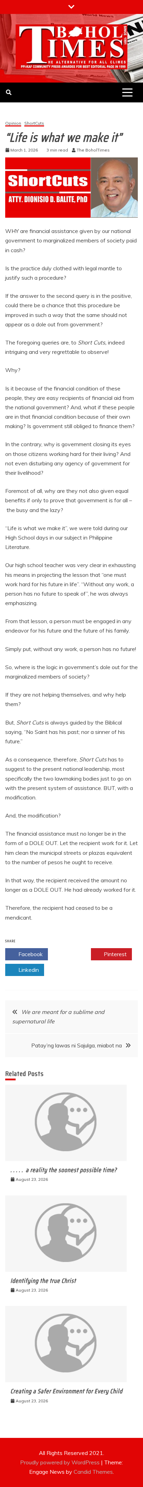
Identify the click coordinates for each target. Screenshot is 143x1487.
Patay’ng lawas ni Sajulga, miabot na (76, 1045)
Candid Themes (93, 1471)
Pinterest (114, 954)
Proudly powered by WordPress (60, 1462)
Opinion (13, 123)
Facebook (30, 954)
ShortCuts (34, 123)
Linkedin (28, 969)
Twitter (73, 954)
